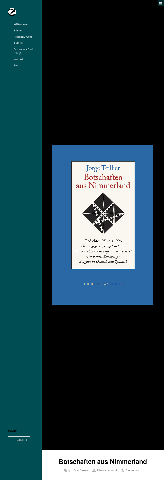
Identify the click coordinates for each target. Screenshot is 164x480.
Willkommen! (21, 24)
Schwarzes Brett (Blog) (23, 51)
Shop (17, 65)
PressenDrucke (23, 36)
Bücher (18, 30)
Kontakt (18, 59)
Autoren (19, 43)
